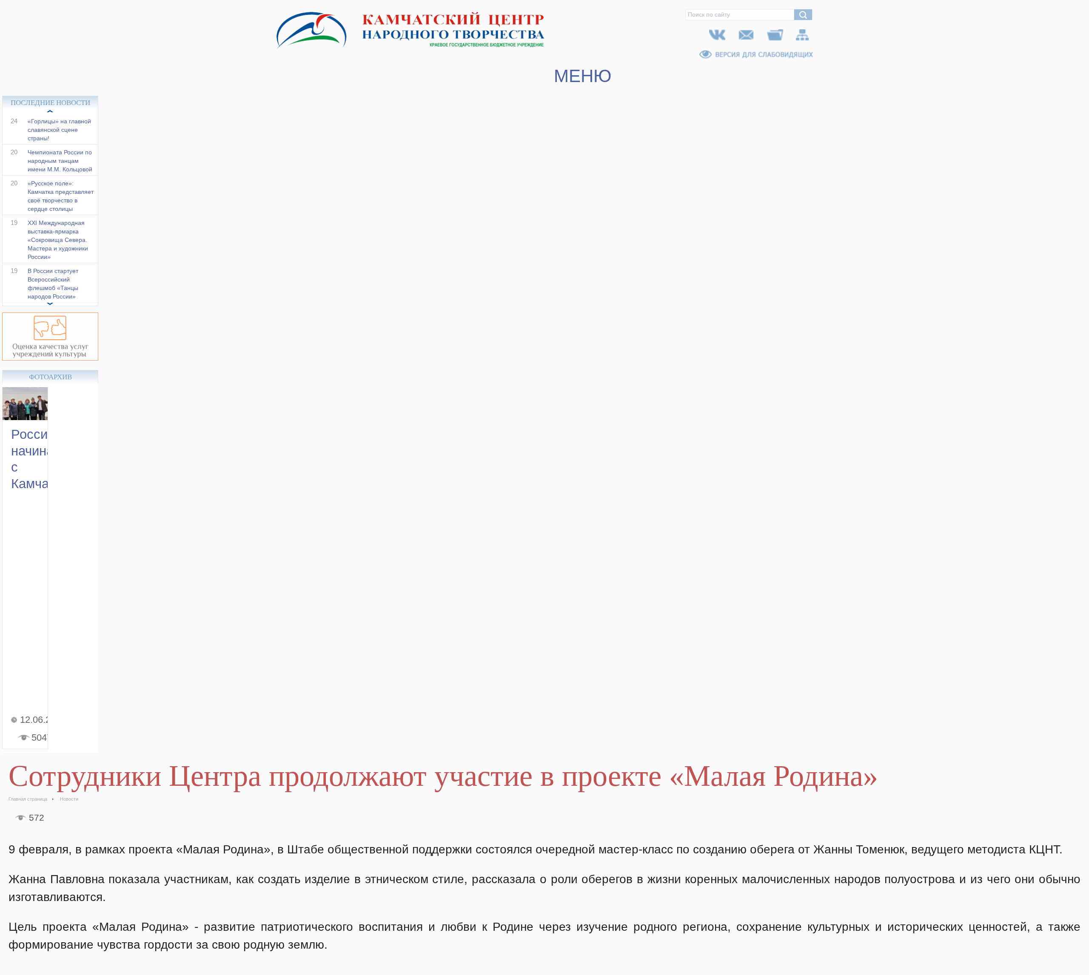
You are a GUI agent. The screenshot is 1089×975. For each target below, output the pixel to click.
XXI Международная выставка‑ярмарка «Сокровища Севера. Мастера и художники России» (58, 248)
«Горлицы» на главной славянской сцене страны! (59, 139)
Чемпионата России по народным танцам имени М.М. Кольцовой (60, 170)
